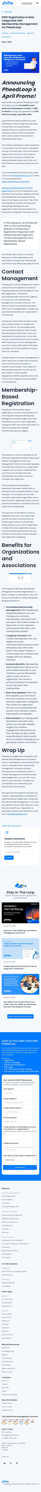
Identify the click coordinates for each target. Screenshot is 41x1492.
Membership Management (13, 188)
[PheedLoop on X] (17, 1463)
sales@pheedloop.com (17, 814)
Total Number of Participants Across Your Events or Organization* (19, 1128)
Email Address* (10, 1099)
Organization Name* (12, 1108)
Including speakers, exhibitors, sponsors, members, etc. (20, 1132)
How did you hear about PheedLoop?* (20, 1156)
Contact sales (27, 3)
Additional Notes (10, 1143)
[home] (7, 3)
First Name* (8, 1089)
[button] (37, 3)
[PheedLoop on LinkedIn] (5, 1463)
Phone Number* (10, 1118)
